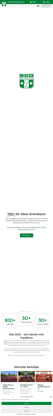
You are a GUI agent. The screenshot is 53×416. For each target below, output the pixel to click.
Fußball (47, 2)
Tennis (34, 2)
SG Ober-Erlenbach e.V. (16, 2)
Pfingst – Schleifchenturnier (44, 386)
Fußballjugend (22, 229)
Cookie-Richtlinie (20, 414)
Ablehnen (26, 407)
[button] (51, 396)
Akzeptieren (26, 403)
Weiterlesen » (41, 391)
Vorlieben (26, 411)
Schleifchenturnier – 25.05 (26, 386)
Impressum (34, 414)
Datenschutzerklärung (27, 414)
